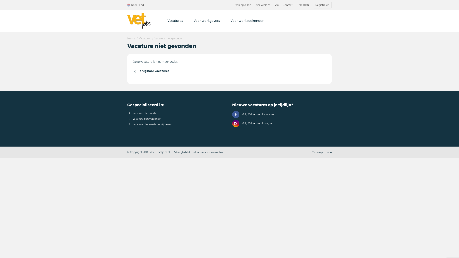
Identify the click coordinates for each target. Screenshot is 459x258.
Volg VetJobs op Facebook (258, 114)
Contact (287, 5)
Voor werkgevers (207, 21)
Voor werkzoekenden (247, 21)
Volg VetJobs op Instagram (258, 123)
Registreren (322, 5)
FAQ (276, 5)
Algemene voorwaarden (208, 152)
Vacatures (175, 21)
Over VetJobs (262, 5)
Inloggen (303, 4)
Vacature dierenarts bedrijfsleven (152, 124)
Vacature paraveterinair (147, 118)
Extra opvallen (242, 5)
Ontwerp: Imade (322, 152)
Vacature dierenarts (144, 113)
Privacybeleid (182, 152)
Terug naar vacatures (153, 71)
